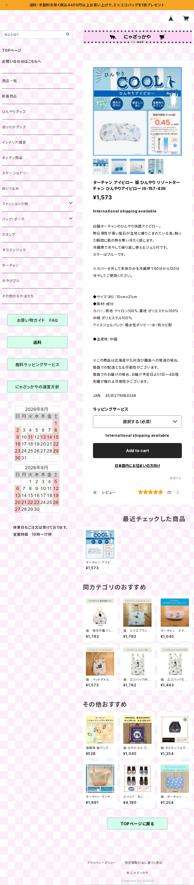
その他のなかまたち (18, 296)
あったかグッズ (14, 127)
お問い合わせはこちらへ (21, 61)
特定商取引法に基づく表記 (144, 863)
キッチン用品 (12, 157)
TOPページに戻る (137, 823)
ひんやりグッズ (14, 111)
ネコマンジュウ (14, 250)
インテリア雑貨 (14, 142)
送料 (37, 342)
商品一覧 (9, 81)
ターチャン (10, 265)
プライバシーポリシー (102, 863)
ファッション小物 (15, 204)
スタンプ (8, 234)
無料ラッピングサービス (37, 364)
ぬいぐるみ (10, 188)
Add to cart (137, 450)
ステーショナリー (15, 173)
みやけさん (11, 280)
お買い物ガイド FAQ (37, 320)
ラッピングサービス (111, 409)
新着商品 (9, 96)
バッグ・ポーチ (13, 219)
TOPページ (11, 50)
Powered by (131, 881)
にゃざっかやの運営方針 (37, 386)
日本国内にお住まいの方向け (137, 465)
